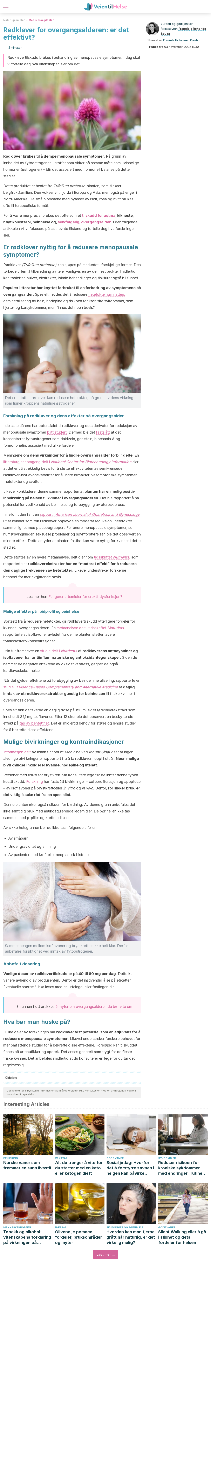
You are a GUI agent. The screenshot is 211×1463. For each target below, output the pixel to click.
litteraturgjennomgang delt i (67, 462)
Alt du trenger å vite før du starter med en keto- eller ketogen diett (79, 1168)
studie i (60, 687)
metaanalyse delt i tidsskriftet (90, 628)
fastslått (103, 432)
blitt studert (57, 432)
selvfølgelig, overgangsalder (84, 222)
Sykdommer (167, 1158)
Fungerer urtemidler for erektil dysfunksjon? (85, 596)
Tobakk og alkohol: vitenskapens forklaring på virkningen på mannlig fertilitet (27, 1237)
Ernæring (10, 1158)
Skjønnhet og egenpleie (125, 1227)
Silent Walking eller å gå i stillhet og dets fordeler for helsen (182, 1237)
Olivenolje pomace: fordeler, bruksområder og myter (78, 1237)
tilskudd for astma (98, 215)
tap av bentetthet (34, 723)
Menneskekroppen (17, 1227)
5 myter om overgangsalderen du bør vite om (93, 1006)
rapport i (89, 514)
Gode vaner (115, 1158)
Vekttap (61, 1158)
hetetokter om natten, (106, 294)
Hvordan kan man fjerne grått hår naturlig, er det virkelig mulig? (131, 1237)
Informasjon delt (17, 752)
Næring (60, 1227)
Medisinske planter (41, 20)
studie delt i (58, 651)
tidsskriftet (112, 557)
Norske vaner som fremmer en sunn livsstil (27, 1165)
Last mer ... (105, 1254)
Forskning (34, 781)
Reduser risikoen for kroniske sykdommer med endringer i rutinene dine (182, 1168)
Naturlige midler (14, 20)
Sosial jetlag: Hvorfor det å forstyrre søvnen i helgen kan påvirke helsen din (130, 1168)
